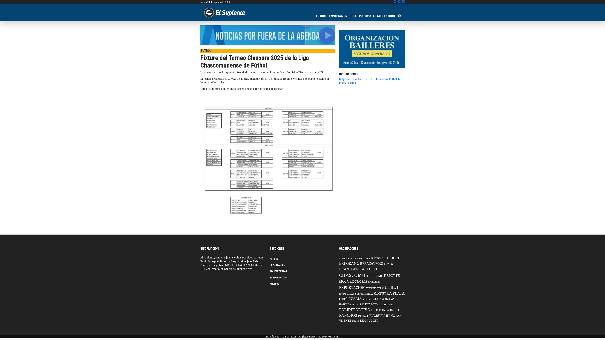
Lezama (351, 83)
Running (387, 315)
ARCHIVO (274, 283)
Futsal (342, 294)
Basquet (392, 258)
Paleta (365, 304)
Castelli (368, 79)
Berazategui (371, 263)
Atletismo (376, 258)
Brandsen (357, 79)
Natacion (392, 299)
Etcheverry (374, 282)
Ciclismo (376, 276)
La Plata (396, 293)
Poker (390, 304)
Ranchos (348, 315)
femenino (371, 288)
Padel (355, 304)
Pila (382, 304)
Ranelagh (363, 316)
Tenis (364, 320)
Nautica (345, 304)
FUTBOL (321, 16)
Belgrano (344, 79)
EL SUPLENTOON (384, 16)
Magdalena (373, 299)
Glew (350, 293)
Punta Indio (389, 310)
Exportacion (352, 287)
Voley (373, 320)
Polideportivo (354, 309)
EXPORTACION (338, 16)
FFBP (379, 288)
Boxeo (388, 264)
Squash (355, 321)
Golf (357, 294)
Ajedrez (344, 258)
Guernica (367, 293)
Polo (374, 310)
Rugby (374, 315)
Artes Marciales (359, 258)
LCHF (342, 299)
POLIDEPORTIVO (360, 16)
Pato (374, 304)
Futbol (393, 79)
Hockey (379, 293)
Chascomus (381, 79)
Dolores (359, 281)
